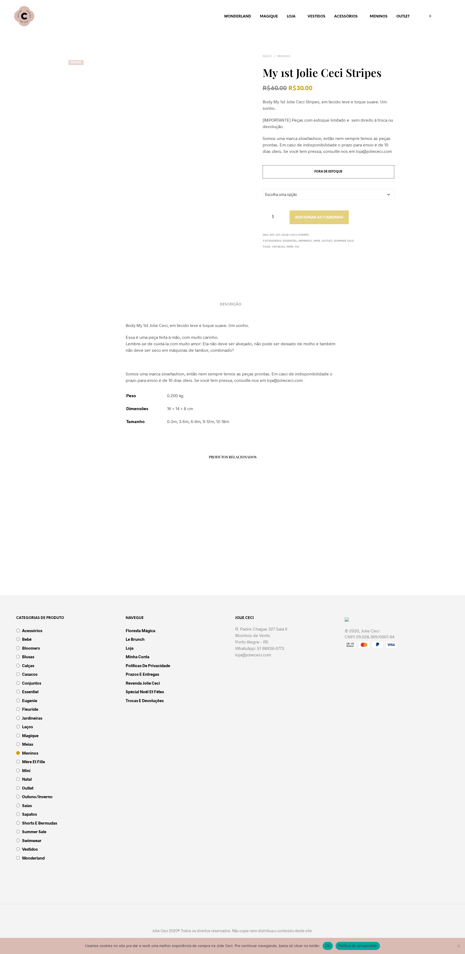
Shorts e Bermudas (39, 823)
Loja (291, 16)
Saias (27, 805)
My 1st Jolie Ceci (333, 568)
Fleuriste (30, 709)
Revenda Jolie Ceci (143, 683)
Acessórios (346, 16)
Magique (269, 16)
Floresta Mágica (140, 630)
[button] (427, 16)
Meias (27, 744)
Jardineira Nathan (252, 568)
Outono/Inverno (37, 796)
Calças (28, 665)
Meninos (379, 16)
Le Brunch (135, 639)
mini (290, 246)
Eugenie (29, 700)
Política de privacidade (357, 946)
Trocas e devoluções (145, 700)
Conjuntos (31, 683)
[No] (458, 946)
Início (267, 56)
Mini (316, 241)
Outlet (403, 16)
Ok (327, 946)
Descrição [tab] (230, 304)
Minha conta (137, 656)
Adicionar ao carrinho (319, 217)
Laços (27, 726)
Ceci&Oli (278, 246)
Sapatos (29, 814)
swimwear (31, 840)
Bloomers (31, 648)
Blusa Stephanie (168, 568)
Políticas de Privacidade (148, 665)
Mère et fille (33, 761)
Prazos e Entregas (142, 674)
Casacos (29, 674)
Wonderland (237, 16)
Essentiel (290, 241)
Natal (27, 779)
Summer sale (344, 241)
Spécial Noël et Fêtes (145, 691)
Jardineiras (32, 718)
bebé (26, 639)
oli (297, 246)
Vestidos (316, 16)
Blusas (28, 656)
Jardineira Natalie (87, 568)
